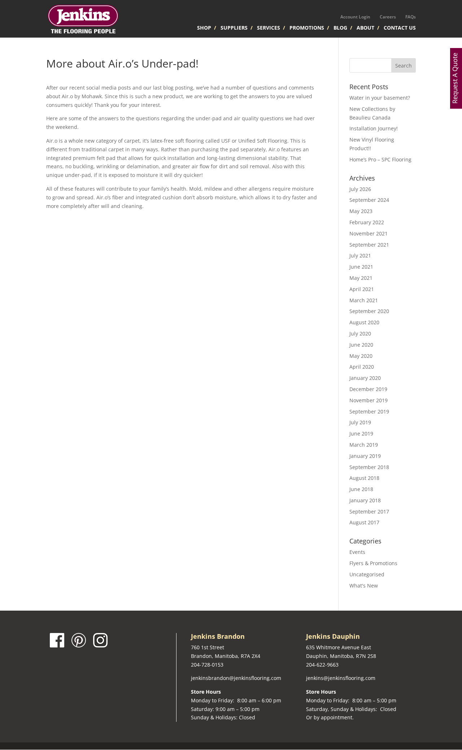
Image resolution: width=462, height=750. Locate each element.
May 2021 (360, 277)
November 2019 (368, 400)
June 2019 (361, 433)
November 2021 (368, 233)
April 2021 (361, 289)
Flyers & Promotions (373, 563)
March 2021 (363, 300)
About (365, 28)
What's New (363, 585)
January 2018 (365, 500)
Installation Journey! (373, 128)
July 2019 (360, 422)
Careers (388, 17)
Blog (340, 28)
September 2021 (369, 244)
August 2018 (364, 477)
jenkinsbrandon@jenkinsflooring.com (236, 678)
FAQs (410, 17)
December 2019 (368, 389)
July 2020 (360, 333)
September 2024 (369, 199)
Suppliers (234, 28)
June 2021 (361, 266)
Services (268, 28)
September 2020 (369, 311)
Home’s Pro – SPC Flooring (380, 159)
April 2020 (361, 366)
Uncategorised (366, 574)
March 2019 (363, 444)
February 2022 (366, 222)
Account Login (355, 17)
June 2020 (361, 344)
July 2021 (360, 255)
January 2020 (365, 377)
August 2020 (364, 322)
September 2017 (369, 511)
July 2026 (360, 189)
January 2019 (365, 455)
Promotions (306, 28)
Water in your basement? (379, 97)
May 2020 (360, 355)
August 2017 (364, 522)
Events (357, 552)
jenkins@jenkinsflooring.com (340, 678)
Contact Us (400, 28)
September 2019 (369, 411)
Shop (204, 28)
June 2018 (361, 489)
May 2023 (360, 211)
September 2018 (369, 467)
